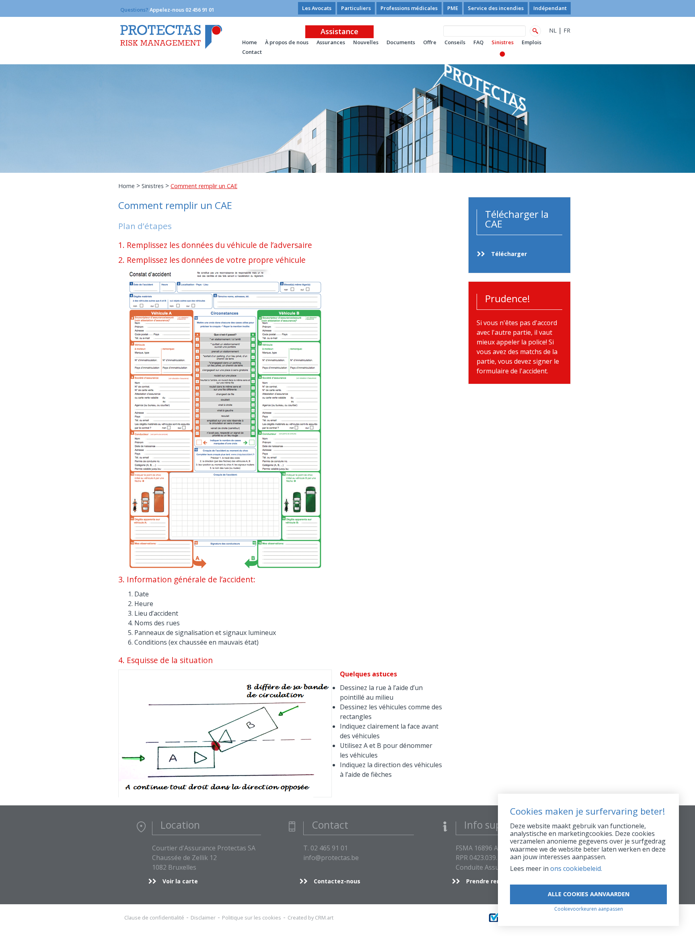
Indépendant (550, 8)
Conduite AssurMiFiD (487, 867)
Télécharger (509, 254)
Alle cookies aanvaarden (588, 894)
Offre (429, 42)
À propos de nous (286, 42)
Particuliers (356, 8)
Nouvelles (365, 42)
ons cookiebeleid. (576, 868)
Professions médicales (409, 8)
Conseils (454, 42)
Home (126, 186)
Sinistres (502, 42)
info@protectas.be (331, 857)
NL (553, 30)
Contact (252, 51)
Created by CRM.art (310, 917)
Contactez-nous (337, 881)
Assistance (339, 31)
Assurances (331, 42)
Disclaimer (203, 917)
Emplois (531, 42)
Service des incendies (496, 8)
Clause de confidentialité (154, 917)
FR (566, 30)
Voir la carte (180, 881)
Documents (401, 42)
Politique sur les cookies (251, 917)
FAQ (478, 42)
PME (452, 8)
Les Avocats (316, 8)
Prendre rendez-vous (496, 881)
